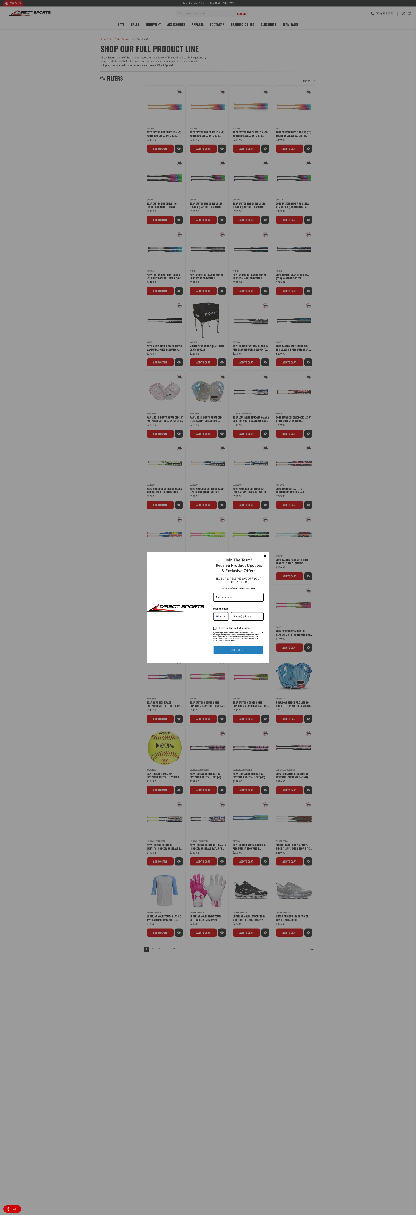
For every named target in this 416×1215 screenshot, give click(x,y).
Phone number (220, 608)
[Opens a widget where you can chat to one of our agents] (12, 1209)
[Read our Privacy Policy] (262, 633)
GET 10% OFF (238, 649)
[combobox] (220, 616)
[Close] (265, 556)
